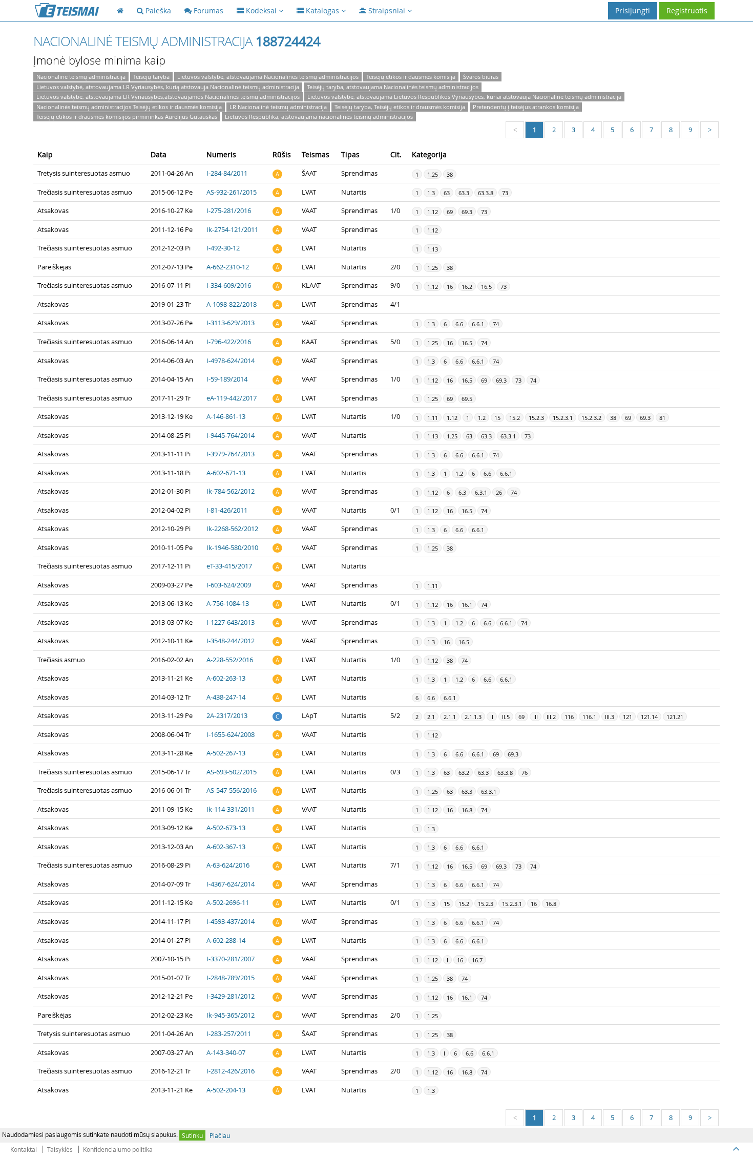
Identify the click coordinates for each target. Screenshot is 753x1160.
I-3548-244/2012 (230, 640)
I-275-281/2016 (228, 210)
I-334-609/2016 (228, 285)
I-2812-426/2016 (230, 1070)
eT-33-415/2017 (229, 566)
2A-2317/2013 (226, 715)
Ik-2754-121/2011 (232, 229)
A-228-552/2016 (229, 659)
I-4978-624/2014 (230, 360)
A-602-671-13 (225, 472)
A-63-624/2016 (227, 865)
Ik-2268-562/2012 (232, 528)
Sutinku (192, 1135)
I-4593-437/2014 (230, 921)
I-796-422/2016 (228, 341)
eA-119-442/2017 (231, 398)
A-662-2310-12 (227, 266)
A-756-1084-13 (227, 603)
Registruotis (686, 10)
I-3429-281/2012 (230, 996)
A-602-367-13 (225, 846)
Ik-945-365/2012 (230, 1015)
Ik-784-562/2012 (230, 491)
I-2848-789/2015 (230, 977)
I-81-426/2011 (226, 510)
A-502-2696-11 (227, 902)
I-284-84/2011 (226, 173)
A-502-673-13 (225, 827)
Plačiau (220, 1135)
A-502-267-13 (225, 752)
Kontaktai (23, 1149)
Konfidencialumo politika (118, 1149)
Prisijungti (632, 10)
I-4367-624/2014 (230, 884)
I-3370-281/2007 (230, 958)
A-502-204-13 (225, 1089)
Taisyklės (60, 1149)
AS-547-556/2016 (231, 790)
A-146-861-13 (225, 416)
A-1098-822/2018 (231, 304)
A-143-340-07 (225, 1052)
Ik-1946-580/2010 (232, 547)
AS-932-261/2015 (231, 192)
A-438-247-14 (225, 697)
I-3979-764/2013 (230, 453)
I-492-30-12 (223, 247)
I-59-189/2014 (226, 379)
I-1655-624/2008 (230, 734)
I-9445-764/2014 (230, 435)
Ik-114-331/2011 (230, 809)
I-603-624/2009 (228, 584)
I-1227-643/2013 (230, 622)
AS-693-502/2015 (231, 771)
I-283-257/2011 (228, 1033)
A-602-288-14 (225, 940)
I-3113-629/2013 (230, 322)
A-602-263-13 (225, 678)
